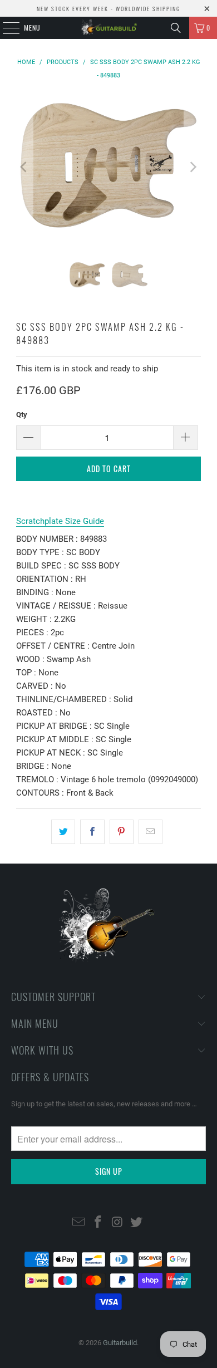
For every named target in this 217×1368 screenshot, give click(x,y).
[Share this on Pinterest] (122, 832)
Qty (21, 414)
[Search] (175, 28)
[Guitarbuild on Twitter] (137, 1223)
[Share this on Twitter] (63, 832)
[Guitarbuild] (109, 28)
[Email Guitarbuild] (79, 1223)
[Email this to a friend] (150, 832)
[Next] (192, 167)
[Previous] (24, 167)
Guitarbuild (120, 1342)
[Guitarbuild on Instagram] (118, 1223)
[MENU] (5, 28)
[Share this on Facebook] (92, 832)
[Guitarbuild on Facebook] (98, 1223)
